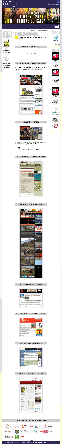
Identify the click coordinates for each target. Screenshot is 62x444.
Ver (57, 103)
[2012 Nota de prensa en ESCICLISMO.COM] (31, 357)
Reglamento (6, 58)
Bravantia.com (52, 442)
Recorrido (7, 52)
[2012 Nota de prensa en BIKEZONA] (31, 243)
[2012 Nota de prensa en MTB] (31, 327)
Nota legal (34, 442)
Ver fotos (55, 126)
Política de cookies (42, 442)
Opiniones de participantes (6, 66)
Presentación (6, 50)
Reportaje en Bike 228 (26, 149)
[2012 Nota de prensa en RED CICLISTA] (31, 395)
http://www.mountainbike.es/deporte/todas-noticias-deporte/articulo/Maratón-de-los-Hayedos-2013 (30, 68)
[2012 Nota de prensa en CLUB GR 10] (31, 298)
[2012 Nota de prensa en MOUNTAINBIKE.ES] (31, 179)
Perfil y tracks (7, 54)
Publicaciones (6, 63)
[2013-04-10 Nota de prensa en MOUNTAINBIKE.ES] (31, 94)
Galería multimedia (6, 60)
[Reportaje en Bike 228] (31, 133)
